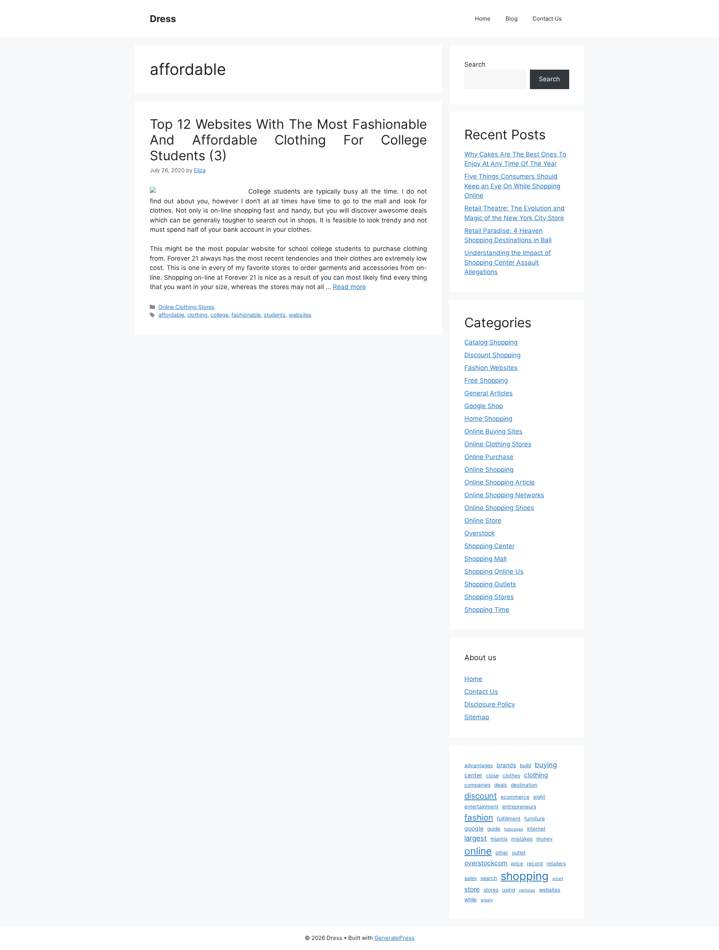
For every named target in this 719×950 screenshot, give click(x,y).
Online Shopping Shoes (499, 508)
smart (557, 878)
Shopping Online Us (494, 571)
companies (477, 785)
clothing (197, 315)
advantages (478, 765)
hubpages (513, 829)
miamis (499, 839)
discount (480, 796)
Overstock (479, 533)
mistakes (522, 839)
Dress (163, 18)
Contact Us (547, 18)
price (517, 863)
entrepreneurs (519, 807)
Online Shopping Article (499, 482)
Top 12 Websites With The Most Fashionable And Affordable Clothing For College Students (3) (288, 139)
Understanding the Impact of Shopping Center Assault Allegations (507, 262)
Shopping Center (489, 546)
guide (493, 829)
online (478, 851)
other (501, 853)
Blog (512, 18)
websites (300, 315)
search (488, 878)
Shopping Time (486, 609)
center (473, 775)
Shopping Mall (485, 558)
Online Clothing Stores (186, 307)
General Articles (488, 393)
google (473, 828)
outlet (519, 853)
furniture (534, 819)
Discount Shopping (492, 355)
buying (546, 765)
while (470, 899)
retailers (556, 863)
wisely (486, 900)
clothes (511, 775)
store (472, 889)
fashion (478, 817)
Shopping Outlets (490, 584)
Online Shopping (488, 469)
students (275, 315)
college (219, 315)
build (525, 765)
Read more (349, 287)
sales (470, 878)
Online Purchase (488, 457)
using (508, 890)
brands (506, 765)
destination (524, 785)
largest (475, 838)
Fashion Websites (491, 367)
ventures (527, 890)
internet (536, 829)
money (544, 839)
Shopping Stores (489, 597)
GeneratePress (394, 937)
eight (539, 797)
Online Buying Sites (493, 431)
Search (474, 64)
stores (490, 890)
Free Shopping (486, 380)
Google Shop (483, 406)
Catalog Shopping (491, 342)
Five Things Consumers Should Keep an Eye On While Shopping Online (512, 186)
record (535, 863)
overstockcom (485, 863)
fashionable (246, 315)
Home (483, 18)
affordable (171, 315)
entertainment (481, 807)
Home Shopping (488, 418)
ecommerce (515, 797)
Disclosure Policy (489, 704)
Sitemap (476, 717)
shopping (525, 876)
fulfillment (509, 819)
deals (500, 785)
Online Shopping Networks (504, 495)
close (492, 775)
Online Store (482, 520)
